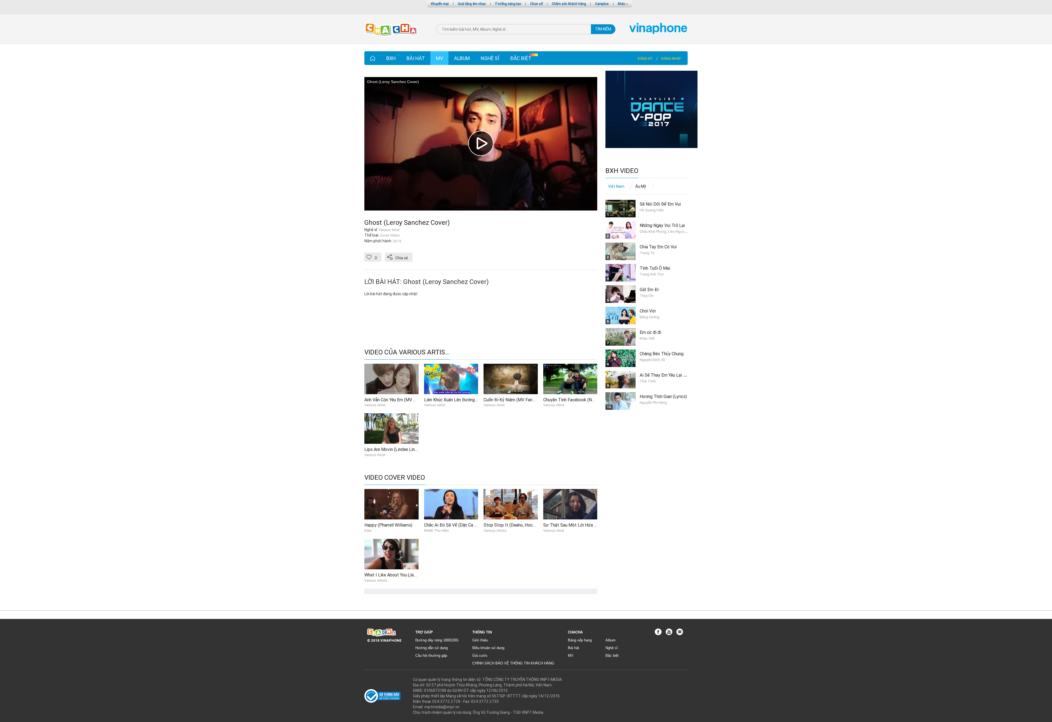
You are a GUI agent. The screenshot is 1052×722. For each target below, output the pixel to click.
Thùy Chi (646, 295)
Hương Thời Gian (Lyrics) (663, 396)
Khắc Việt (647, 338)
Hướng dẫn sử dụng (431, 648)
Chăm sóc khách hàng (569, 4)
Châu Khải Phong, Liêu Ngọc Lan (665, 231)
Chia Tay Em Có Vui (658, 246)
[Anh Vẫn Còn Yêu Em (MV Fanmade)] (391, 378)
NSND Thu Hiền (436, 530)
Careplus (602, 4)
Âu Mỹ (640, 186)
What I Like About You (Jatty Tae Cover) (402, 575)
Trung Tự (647, 253)
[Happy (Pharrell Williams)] (391, 504)
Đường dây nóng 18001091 (437, 640)
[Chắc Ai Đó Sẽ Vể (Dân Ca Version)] (451, 504)
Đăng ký (645, 58)
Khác (622, 4)
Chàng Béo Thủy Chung (662, 353)
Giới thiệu (480, 640)
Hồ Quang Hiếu (652, 210)
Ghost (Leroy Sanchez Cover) (407, 222)
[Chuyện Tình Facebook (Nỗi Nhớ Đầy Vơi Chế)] (570, 378)
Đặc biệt (520, 58)
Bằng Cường (649, 317)
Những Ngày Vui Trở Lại (662, 225)
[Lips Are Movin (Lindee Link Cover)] (391, 428)
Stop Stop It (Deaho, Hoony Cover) (517, 525)
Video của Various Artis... (407, 352)
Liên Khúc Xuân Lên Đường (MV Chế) (458, 399)
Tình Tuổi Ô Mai (655, 268)
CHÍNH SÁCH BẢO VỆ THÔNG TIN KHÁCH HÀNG (513, 663)
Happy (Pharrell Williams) (388, 525)
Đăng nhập (671, 58)
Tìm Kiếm (603, 29)
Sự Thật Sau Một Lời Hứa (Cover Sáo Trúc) (584, 525)
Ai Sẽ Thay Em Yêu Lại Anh (665, 375)
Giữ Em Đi (649, 289)
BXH (391, 58)
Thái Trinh (648, 381)
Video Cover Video (394, 477)
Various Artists (495, 530)
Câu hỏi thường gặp (431, 655)
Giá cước (480, 655)
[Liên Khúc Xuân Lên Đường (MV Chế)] (451, 378)
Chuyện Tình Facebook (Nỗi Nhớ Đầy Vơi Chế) (586, 399)
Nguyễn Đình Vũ (652, 359)
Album (462, 58)
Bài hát (416, 58)
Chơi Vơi (648, 311)
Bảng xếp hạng (580, 640)
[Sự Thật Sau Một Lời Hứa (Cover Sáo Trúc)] (570, 504)
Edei (367, 530)
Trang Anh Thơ (652, 274)
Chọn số (536, 4)
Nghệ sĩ (490, 58)
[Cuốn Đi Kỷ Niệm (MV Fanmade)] (511, 378)
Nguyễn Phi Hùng (653, 402)
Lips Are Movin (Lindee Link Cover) (397, 449)
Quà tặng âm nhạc (472, 4)
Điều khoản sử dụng (488, 648)
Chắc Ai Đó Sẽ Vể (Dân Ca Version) (457, 525)
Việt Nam (616, 186)
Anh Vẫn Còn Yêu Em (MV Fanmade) (398, 399)
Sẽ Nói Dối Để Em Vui (660, 204)
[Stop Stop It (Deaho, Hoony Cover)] (511, 504)
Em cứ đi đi (650, 332)
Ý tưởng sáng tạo (508, 4)
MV (439, 58)
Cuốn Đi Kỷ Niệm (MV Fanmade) (514, 399)
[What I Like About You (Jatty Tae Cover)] (391, 553)
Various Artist (374, 405)
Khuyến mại (440, 4)
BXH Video (621, 171)
